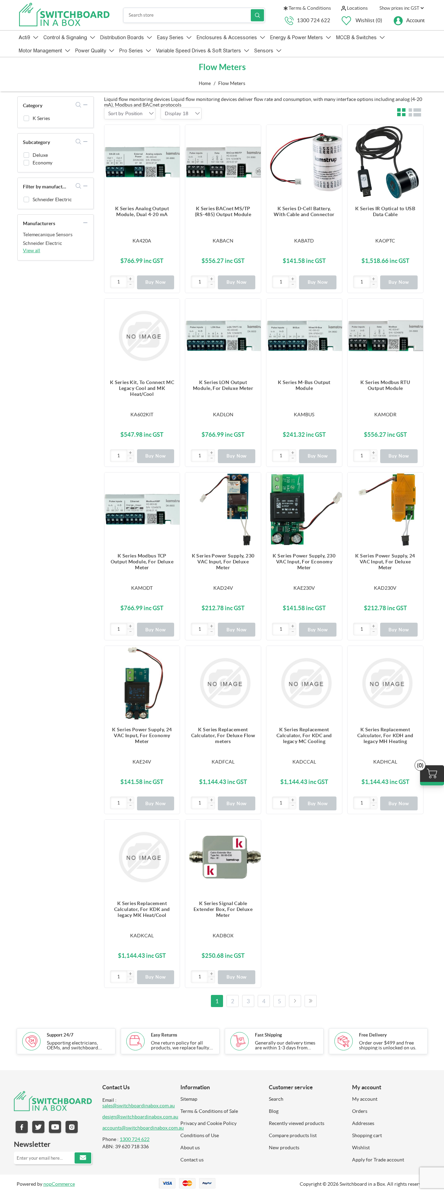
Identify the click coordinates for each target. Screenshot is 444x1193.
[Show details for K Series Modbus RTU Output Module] (385, 336)
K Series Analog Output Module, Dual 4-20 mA (142, 211)
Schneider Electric (52, 199)
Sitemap (188, 1099)
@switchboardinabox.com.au (153, 1128)
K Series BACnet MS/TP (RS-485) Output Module (223, 211)
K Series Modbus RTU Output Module (385, 385)
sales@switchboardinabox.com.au (138, 1105)
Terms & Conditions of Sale (209, 1111)
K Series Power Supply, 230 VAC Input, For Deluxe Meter (223, 561)
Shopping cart (367, 1135)
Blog (274, 1111)
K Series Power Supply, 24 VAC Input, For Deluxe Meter (385, 561)
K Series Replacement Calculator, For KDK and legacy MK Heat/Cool (142, 909)
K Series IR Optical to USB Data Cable (385, 211)
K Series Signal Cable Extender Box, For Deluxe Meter (223, 909)
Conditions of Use (199, 1135)
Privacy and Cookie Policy (208, 1123)
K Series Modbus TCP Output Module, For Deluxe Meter (142, 561)
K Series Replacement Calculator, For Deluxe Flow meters (223, 735)
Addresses (363, 1123)
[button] (130, 279)
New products (284, 1147)
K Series (41, 118)
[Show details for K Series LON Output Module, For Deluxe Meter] (223, 336)
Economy (42, 162)
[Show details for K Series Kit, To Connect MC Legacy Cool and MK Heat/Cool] (142, 336)
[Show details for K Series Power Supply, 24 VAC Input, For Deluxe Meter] (385, 510)
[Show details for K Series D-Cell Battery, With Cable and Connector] (304, 163)
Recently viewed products (296, 1123)
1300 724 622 (313, 20)
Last (311, 1001)
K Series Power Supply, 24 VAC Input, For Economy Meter (142, 735)
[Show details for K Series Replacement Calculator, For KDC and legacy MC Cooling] (304, 684)
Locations (357, 8)
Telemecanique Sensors (47, 234)
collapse (85, 105)
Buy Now (155, 282)
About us (190, 1147)
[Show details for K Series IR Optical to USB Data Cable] (385, 163)
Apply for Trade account (378, 1159)
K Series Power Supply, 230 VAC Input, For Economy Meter (304, 561)
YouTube (55, 1127)
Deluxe (40, 155)
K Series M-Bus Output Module (304, 385)
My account (364, 1099)
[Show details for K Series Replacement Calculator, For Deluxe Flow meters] (223, 684)
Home (205, 83)
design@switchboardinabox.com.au (140, 1116)
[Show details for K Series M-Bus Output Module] (304, 336)
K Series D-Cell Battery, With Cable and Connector (304, 211)
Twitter (38, 1127)
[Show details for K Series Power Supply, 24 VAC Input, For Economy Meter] (142, 684)
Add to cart (171, 133)
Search (257, 15)
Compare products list (293, 1135)
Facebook (22, 1127)
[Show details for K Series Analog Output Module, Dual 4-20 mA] (142, 163)
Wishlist (361, 1147)
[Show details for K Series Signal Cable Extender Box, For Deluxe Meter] (223, 857)
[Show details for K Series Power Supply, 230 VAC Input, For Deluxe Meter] (223, 510)
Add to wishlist (171, 161)
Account (415, 20)
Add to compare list (171, 147)
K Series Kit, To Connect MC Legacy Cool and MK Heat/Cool (142, 388)
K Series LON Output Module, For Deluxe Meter (223, 385)
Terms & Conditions (309, 8)
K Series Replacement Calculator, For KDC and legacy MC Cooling (304, 735)
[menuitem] (219, 1099)
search (79, 105)
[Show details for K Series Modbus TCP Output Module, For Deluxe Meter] (142, 510)
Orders (359, 1111)
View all (31, 250)
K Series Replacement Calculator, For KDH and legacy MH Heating (385, 735)
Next (295, 1001)
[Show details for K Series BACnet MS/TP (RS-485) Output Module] (223, 163)
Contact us (192, 1159)
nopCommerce (59, 1184)
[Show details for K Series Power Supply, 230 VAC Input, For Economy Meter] (304, 510)
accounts (112, 1128)
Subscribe (83, 1158)
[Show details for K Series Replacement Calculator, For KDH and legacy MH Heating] (385, 684)
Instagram (72, 1127)
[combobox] (133, 113)
